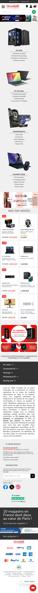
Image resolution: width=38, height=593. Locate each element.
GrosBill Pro (14, 1)
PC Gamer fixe (22, 416)
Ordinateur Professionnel (19, 58)
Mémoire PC (19, 142)
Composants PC (9, 369)
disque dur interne (11, 420)
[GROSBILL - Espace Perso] (31, 6)
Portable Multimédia (19, 96)
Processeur (19, 137)
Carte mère (19, 135)
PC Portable (19, 91)
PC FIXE (19, 50)
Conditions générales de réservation (12, 572)
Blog (29, 576)
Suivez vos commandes (11, 459)
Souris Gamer (19, 187)
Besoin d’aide (25, 1)
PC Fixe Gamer (19, 177)
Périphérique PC (9, 377)
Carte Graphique (19, 139)
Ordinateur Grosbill (19, 54)
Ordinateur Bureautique (19, 56)
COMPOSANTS (19, 131)
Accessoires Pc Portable (19, 101)
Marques (24, 576)
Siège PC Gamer (19, 182)
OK (33, 476)
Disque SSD (19, 144)
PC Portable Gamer (19, 180)
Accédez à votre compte (11, 457)
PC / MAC (7, 365)
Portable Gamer (19, 99)
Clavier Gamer (19, 184)
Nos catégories (9, 536)
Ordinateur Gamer (19, 60)
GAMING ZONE (19, 174)
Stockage (7, 373)
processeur (19, 418)
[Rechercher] (34, 12)
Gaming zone (8, 381)
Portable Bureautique (19, 94)
